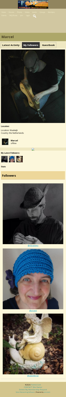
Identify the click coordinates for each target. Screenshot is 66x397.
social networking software (25, 392)
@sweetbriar (33, 375)
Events (3, 15)
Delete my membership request (33, 389)
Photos (19, 12)
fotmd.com (36, 384)
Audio (34, 12)
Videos (27, 12)
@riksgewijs (33, 245)
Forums (11, 12)
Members (51, 12)
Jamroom (47, 392)
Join (21, 15)
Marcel (14, 140)
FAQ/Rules (13, 15)
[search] (34, 16)
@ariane (33, 310)
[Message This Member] (33, 149)
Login (28, 15)
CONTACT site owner (33, 387)
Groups (42, 12)
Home (3, 12)
